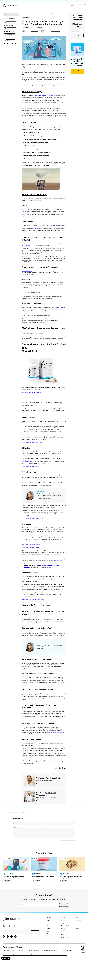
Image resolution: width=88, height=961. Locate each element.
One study (24, 256)
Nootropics (32, 13)
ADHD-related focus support (55, 732)
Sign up (63, 904)
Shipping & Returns (66, 925)
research (35, 550)
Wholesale (78, 925)
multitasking (27, 515)
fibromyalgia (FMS (26, 245)
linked (57, 225)
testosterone (29, 298)
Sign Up (77, 35)
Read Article (7, 884)
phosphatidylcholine (28, 461)
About (64, 5)
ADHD (62, 126)
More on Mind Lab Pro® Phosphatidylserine (33, 599)
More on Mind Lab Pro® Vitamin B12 (31, 547)
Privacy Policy (64, 937)
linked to (63, 307)
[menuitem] (46, 5)
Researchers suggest (27, 271)
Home (23, 13)
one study (37, 228)
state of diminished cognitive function (43, 95)
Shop (48, 920)
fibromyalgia (34, 733)
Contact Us (78, 920)
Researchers (25, 284)
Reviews (59, 5)
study (50, 426)
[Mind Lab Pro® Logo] (10, 5)
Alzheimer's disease (59, 560)
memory (60, 102)
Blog (27, 13)
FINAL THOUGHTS (11, 43)
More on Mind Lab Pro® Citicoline (30, 466)
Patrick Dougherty (34, 31)
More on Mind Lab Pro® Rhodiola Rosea (32, 442)
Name (14, 820)
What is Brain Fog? (11, 18)
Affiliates (78, 928)
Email (46, 820)
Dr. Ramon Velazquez (55, 31)
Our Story (63, 920)
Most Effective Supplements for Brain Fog (10, 27)
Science (53, 5)
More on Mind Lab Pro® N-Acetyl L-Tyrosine (33, 518)
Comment (15, 827)
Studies (49, 928)
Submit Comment (67, 841)
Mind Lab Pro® (25, 748)
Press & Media (79, 923)
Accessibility (64, 940)
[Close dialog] (8, 958)
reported (24, 211)
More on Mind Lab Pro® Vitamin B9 (31, 544)
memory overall (38, 579)
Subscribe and (44, 1)
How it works (50, 923)
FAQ (48, 931)
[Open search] (79, 5)
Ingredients (46, 5)
